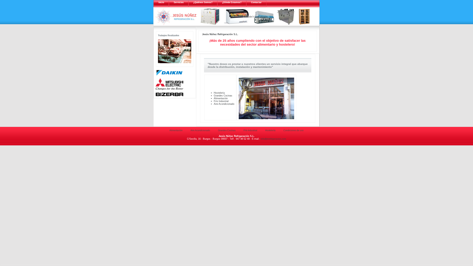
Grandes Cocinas (227, 130)
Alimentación (176, 130)
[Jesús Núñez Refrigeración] (176, 16)
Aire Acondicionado (200, 130)
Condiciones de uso (293, 130)
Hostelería (270, 130)
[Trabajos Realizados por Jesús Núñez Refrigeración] (174, 62)
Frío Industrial (250, 130)
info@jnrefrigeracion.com (273, 139)
